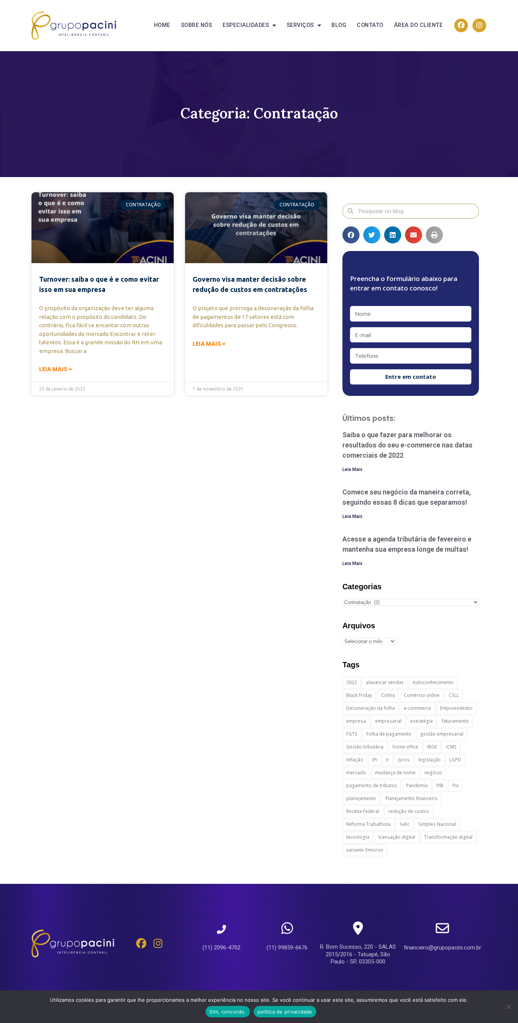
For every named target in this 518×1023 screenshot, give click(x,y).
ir (387, 759)
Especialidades (246, 25)
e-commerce (417, 708)
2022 (351, 682)
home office (405, 747)
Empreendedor (456, 708)
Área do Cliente (418, 25)
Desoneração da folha (370, 708)
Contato (370, 25)
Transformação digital (448, 837)
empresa (356, 721)
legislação (429, 759)
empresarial (388, 721)
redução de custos (408, 811)
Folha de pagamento (388, 734)
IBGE (432, 747)
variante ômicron (364, 850)
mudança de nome (395, 772)
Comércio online (422, 695)
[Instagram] (479, 25)
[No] (508, 1006)
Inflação (354, 759)
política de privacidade (284, 1012)
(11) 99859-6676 (287, 947)
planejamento (361, 798)
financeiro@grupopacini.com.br (442, 947)
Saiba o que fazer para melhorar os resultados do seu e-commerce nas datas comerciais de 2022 (407, 445)
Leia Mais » (55, 369)
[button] (350, 234)
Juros (404, 759)
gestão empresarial (441, 734)
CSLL (454, 695)
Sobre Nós (196, 25)
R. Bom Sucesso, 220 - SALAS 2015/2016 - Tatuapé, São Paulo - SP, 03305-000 (358, 954)
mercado (356, 772)
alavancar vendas (385, 682)
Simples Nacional (437, 824)
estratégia (421, 721)
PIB (439, 785)
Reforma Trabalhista (368, 824)
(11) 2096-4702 (221, 947)
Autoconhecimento (433, 682)
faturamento (455, 721)
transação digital (396, 837)
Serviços (300, 25)
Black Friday (359, 695)
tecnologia (357, 837)
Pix (455, 785)
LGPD (455, 759)
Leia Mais (352, 469)
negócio (433, 772)
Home (162, 25)
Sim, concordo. (227, 1012)
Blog (338, 25)
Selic (405, 824)
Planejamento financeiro (411, 798)
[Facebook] (461, 25)
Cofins (388, 695)
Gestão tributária (364, 747)
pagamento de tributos (371, 785)
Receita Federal (362, 811)
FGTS (351, 734)
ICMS (451, 747)
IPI (374, 759)
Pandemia (417, 785)
